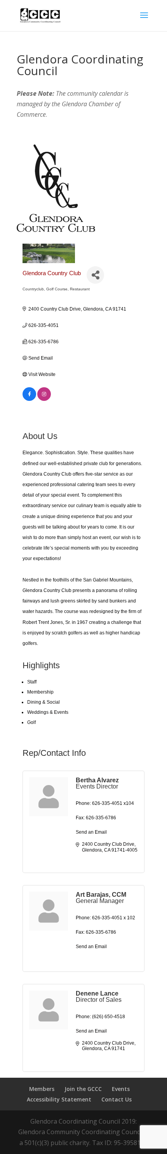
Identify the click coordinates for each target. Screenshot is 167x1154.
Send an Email (91, 832)
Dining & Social (43, 702)
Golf (31, 722)
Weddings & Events (47, 712)
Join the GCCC (83, 1089)
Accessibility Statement (59, 1099)
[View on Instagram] (44, 399)
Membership (40, 692)
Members (41, 1089)
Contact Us (116, 1099)
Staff (32, 682)
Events (121, 1089)
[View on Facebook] (29, 399)
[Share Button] (95, 275)
